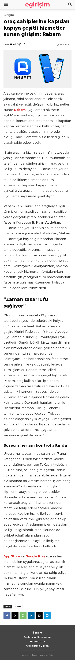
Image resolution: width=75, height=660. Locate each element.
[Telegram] (47, 615)
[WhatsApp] (23, 615)
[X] (15, 615)
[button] (70, 4)
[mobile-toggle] (6, 4)
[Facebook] (6, 615)
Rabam (17, 606)
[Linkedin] (31, 615)
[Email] (39, 615)
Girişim (8, 15)
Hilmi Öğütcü (17, 44)
